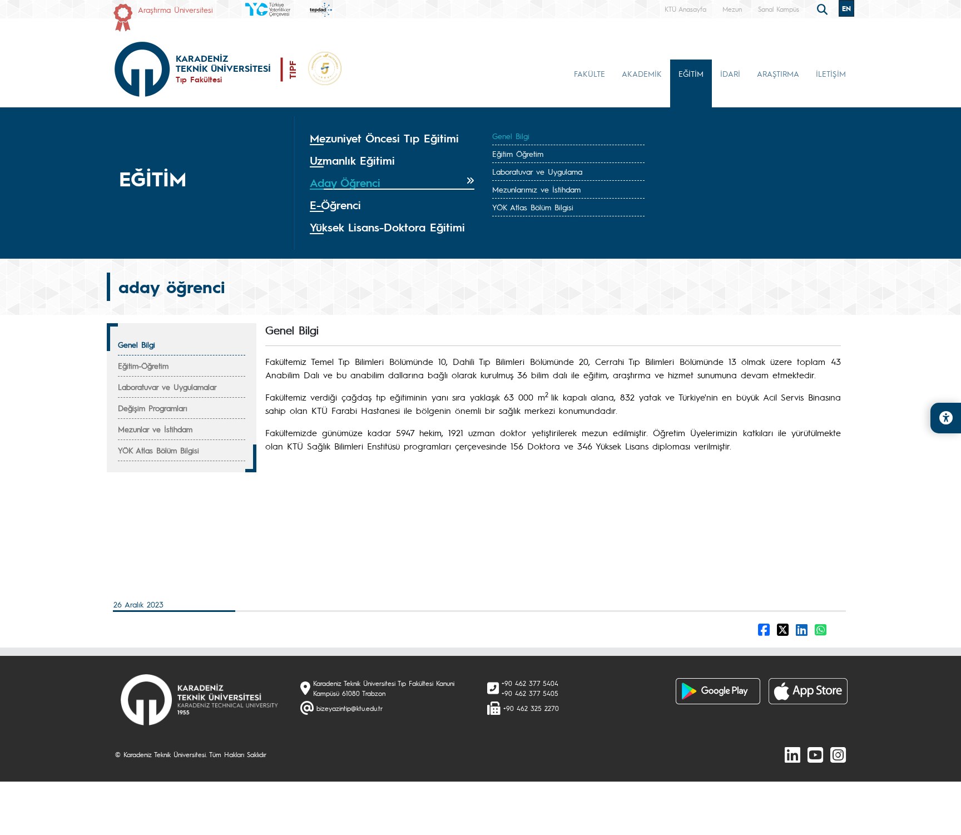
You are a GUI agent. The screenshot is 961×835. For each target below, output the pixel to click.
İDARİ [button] (730, 73)
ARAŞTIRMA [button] (778, 73)
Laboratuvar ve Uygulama (537, 171)
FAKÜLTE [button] (589, 73)
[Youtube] (815, 754)
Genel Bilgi (510, 136)
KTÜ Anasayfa (685, 8)
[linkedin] (792, 754)
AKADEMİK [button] (642, 73)
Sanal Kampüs (778, 8)
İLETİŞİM (831, 73)
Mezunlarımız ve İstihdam (536, 189)
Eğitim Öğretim (517, 154)
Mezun (732, 8)
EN (846, 8)
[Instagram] (838, 754)
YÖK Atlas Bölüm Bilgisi (532, 207)
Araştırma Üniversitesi (175, 9)
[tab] (392, 138)
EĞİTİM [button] (691, 73)
